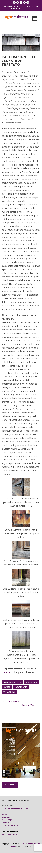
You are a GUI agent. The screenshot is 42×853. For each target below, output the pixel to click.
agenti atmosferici (13, 682)
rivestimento (21, 687)
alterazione (31, 682)
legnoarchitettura (9, 834)
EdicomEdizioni (10, 6)
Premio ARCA (7, 820)
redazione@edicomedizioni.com (15, 808)
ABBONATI (10, 785)
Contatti (5, 823)
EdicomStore (14, 8)
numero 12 (7, 672)
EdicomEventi (27, 8)
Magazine (6, 817)
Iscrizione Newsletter (10, 825)
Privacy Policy (27, 844)
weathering (9, 692)
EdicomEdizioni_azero (27, 6)
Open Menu (34, 18)
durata (7, 687)
